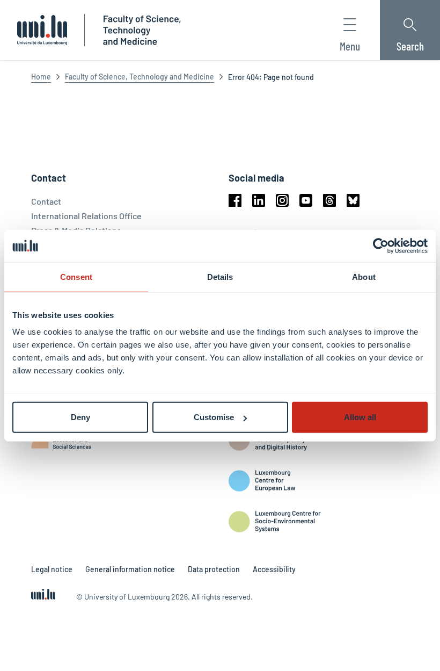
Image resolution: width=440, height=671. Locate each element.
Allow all (360, 417)
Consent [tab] (76, 276)
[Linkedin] (258, 200)
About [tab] (364, 276)
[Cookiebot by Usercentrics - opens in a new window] (381, 245)
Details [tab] (220, 276)
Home (41, 76)
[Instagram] (282, 200)
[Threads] (329, 200)
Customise (214, 417)
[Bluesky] (353, 200)
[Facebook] (235, 200)
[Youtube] (305, 200)
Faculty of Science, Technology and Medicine (139, 76)
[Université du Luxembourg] (42, 30)
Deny (80, 417)
